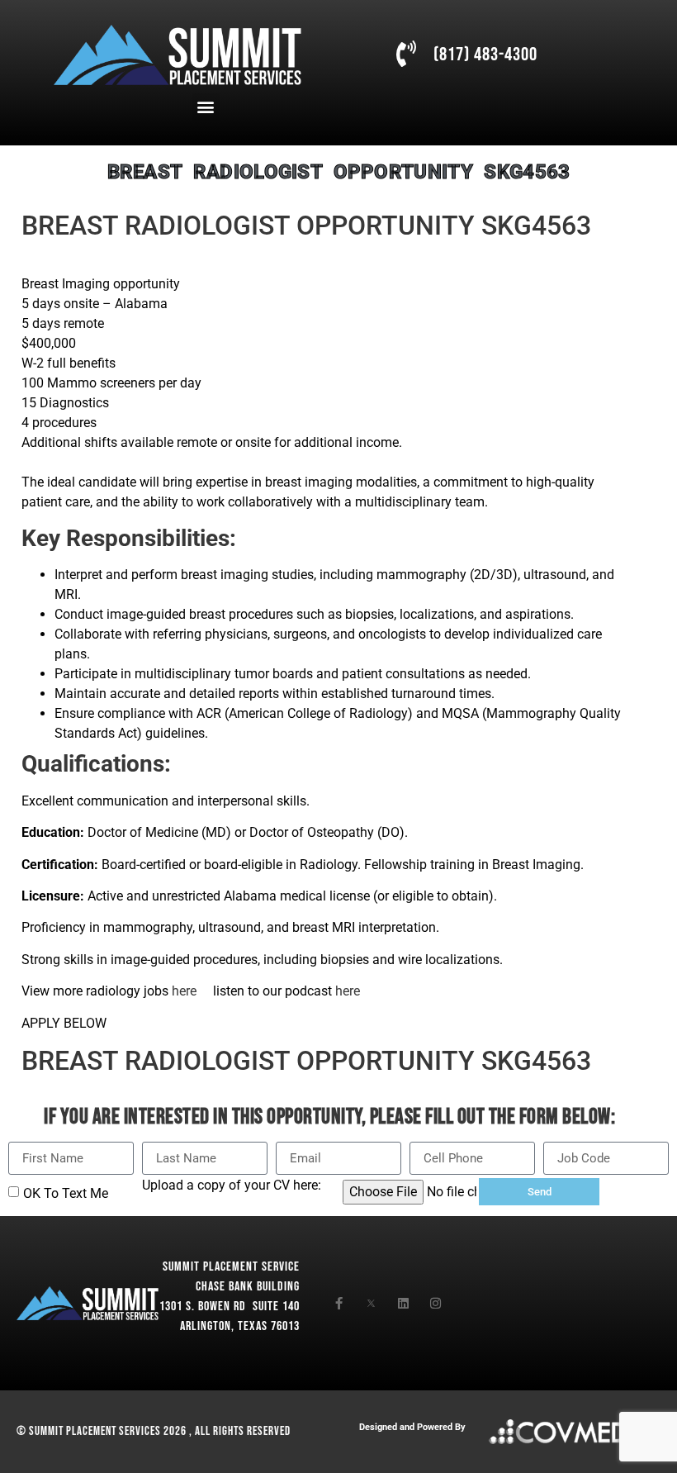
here (186, 991)
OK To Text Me (65, 1193)
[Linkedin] (403, 1303)
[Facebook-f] (339, 1303)
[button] (206, 107)
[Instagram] (435, 1303)
